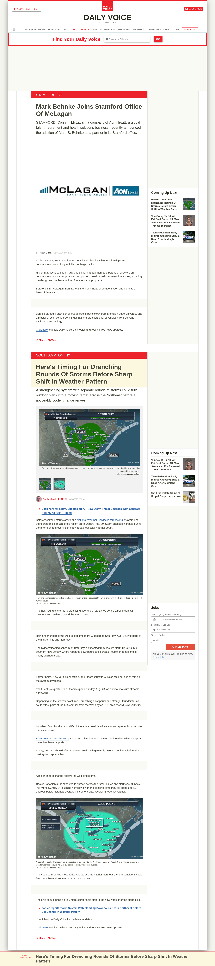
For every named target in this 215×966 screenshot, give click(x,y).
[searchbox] (29, 9)
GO (158, 39)
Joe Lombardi (49, 499)
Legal (167, 30)
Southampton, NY (53, 355)
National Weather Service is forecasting (100, 520)
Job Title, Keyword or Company (166, 614)
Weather (138, 30)
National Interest (103, 30)
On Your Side (80, 30)
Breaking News (35, 30)
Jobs (176, 30)
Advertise (190, 29)
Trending (124, 30)
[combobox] (26, 9)
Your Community (59, 30)
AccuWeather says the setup (52, 738)
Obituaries (154, 30)
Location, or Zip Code (161, 625)
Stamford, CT (49, 95)
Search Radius (158, 635)
